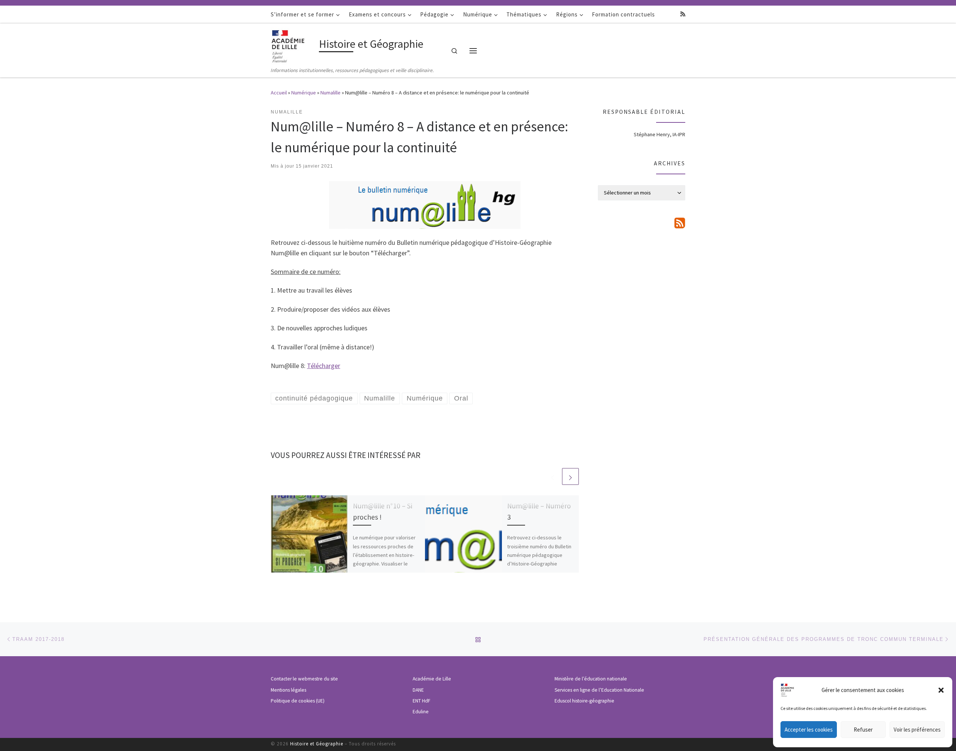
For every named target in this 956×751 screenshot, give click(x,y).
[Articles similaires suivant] (570, 476)
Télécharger (323, 365)
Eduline (421, 711)
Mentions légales (288, 690)
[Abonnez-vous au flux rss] (682, 14)
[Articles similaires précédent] (552, 476)
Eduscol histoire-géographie (584, 701)
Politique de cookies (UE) (298, 701)
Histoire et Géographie (316, 744)
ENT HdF (421, 701)
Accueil (279, 92)
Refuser (863, 729)
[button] (941, 690)
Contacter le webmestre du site (304, 679)
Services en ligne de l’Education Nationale (599, 690)
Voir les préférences (917, 729)
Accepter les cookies (809, 729)
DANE (418, 690)
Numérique (303, 92)
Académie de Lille (432, 679)
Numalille (330, 92)
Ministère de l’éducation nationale (591, 679)
